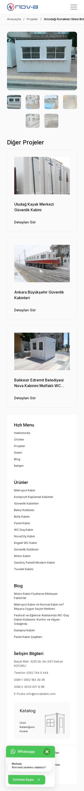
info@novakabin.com (41, 694)
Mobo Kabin (22, 556)
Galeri (18, 452)
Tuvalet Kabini (23, 569)
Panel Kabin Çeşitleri (28, 637)
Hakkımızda (22, 433)
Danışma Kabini (24, 630)
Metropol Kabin (24, 490)
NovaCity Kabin (24, 536)
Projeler (32, 19)
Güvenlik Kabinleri (26, 503)
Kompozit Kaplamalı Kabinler (33, 497)
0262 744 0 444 (37, 672)
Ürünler (19, 439)
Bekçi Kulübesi (24, 510)
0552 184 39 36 (34, 680)
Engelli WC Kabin (25, 543)
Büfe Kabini (22, 516)
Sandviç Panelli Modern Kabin (34, 562)
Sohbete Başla (23, 779)
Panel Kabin (22, 523)
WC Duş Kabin (23, 529)
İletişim (19, 465)
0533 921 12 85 (34, 687)
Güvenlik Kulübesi (26, 549)
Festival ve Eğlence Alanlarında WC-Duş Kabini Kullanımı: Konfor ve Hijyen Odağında (41, 619)
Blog (17, 459)
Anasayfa (14, 19)
